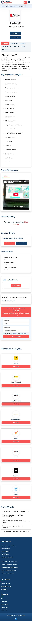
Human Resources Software (9, 546)
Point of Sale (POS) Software (9, 561)
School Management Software (9, 564)
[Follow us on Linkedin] (15, 618)
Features (16, 46)
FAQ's (23, 46)
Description (14, 43)
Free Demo (15, 33)
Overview (5, 43)
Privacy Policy (4, 607)
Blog (2, 598)
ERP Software (5, 554)
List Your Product (5, 583)
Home (2, 6)
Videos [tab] (6, 176)
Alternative (5, 50)
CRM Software (5, 551)
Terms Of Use (4, 604)
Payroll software (6, 548)
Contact (22, 43)
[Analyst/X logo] (15, 15)
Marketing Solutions (6, 586)
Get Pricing (15, 37)
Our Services (4, 589)
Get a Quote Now (16, 336)
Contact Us (4, 601)
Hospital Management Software (10, 567)
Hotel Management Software (9, 570)
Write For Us (4, 610)
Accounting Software (7, 557)
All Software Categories (8, 573)
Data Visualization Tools (12, 6)
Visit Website (9, 243)
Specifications (6, 46)
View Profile (16, 366)
